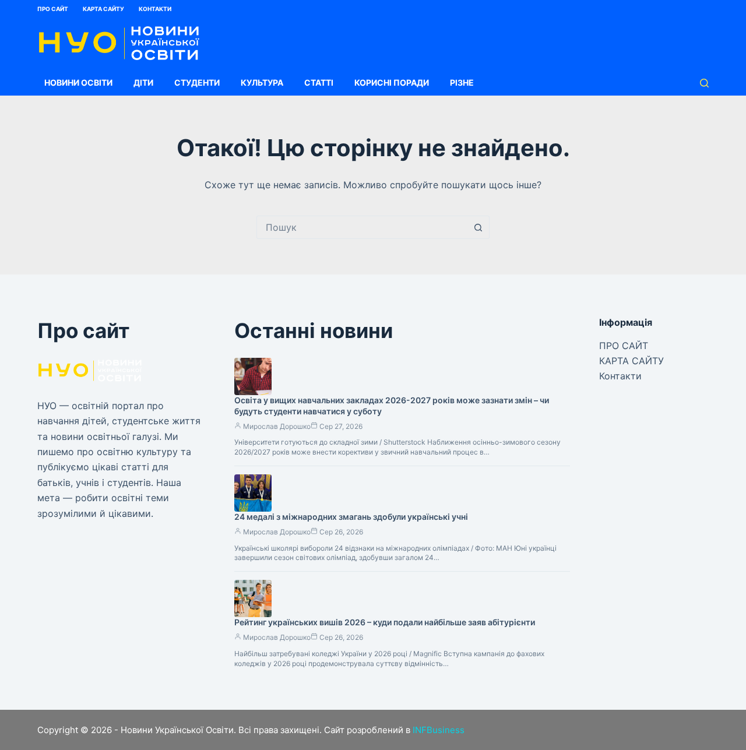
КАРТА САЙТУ (103, 8)
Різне (462, 82)
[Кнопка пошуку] (478, 227)
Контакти (155, 8)
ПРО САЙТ (52, 8)
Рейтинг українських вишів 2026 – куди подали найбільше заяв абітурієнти (384, 622)
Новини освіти (78, 82)
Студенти (197, 82)
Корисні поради (391, 82)
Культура (262, 82)
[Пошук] (704, 83)
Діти (143, 82)
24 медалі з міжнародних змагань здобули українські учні (351, 517)
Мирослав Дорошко (277, 426)
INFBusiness (439, 729)
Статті (318, 82)
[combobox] (362, 227)
